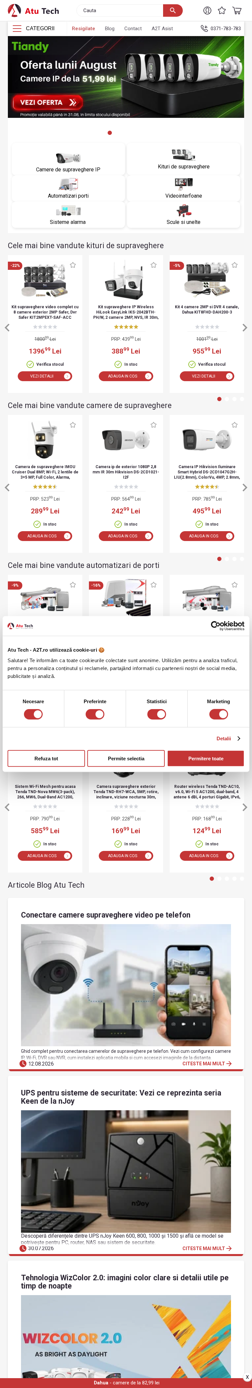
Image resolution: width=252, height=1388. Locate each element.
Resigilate (83, 29)
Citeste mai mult (207, 1064)
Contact (133, 29)
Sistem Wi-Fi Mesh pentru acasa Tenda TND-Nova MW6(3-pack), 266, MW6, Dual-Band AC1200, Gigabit (45, 792)
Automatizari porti (68, 196)
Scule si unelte (183, 222)
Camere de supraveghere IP (68, 169)
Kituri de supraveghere (184, 166)
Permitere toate (205, 758)
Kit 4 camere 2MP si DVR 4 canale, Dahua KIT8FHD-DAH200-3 (207, 309)
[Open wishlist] (222, 10)
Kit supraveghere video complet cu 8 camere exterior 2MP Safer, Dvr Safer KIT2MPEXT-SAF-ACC (44, 312)
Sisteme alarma (68, 222)
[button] (207, 10)
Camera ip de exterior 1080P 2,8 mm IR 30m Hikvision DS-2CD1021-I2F (126, 472)
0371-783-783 (226, 29)
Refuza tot (46, 758)
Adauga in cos (122, 376)
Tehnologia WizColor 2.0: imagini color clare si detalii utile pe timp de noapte (125, 1281)
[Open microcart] (235, 10)
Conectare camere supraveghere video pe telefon (105, 915)
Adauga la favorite (73, 265)
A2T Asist (162, 29)
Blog (110, 29)
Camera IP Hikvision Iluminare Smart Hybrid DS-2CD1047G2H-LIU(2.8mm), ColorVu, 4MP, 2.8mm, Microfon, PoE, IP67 (207, 473)
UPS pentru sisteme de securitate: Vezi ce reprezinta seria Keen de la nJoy (121, 1097)
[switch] (95, 714)
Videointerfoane (183, 196)
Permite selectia (126, 758)
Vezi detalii (41, 376)
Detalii (224, 738)
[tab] (94, 133)
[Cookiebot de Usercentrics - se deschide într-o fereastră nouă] (215, 626)
